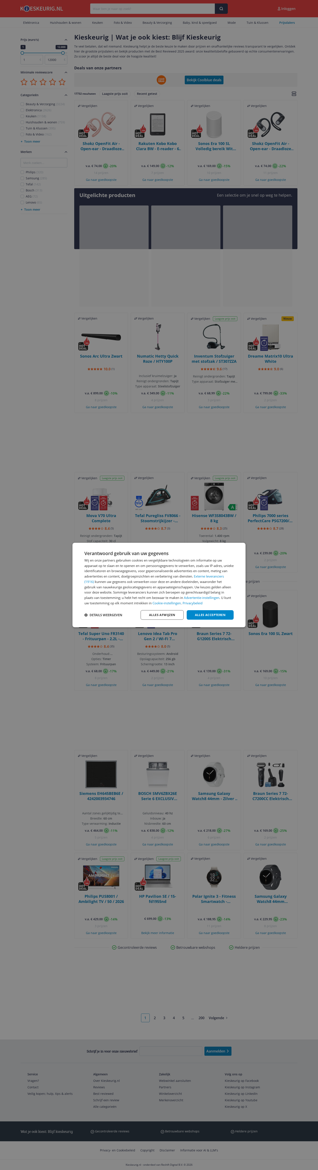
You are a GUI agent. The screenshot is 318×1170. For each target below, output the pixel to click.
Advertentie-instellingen (201, 597)
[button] (103, 615)
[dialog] (159, 585)
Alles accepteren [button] (210, 615)
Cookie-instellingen (167, 603)
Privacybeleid (192, 603)
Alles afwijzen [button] (162, 615)
